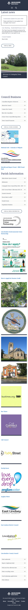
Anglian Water (5, 496)
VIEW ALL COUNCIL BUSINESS (11, 127)
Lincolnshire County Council (9, 553)
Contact (17, 601)
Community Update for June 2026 (13, 18)
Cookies (23, 601)
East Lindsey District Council (9, 525)
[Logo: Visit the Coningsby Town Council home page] (14, 3)
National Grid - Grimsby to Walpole (11, 147)
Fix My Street (5, 468)
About (4, 601)
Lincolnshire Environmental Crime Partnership (11, 232)
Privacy (14, 603)
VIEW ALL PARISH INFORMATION (11, 211)
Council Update (6, 37)
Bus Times (4, 411)
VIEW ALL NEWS (7, 45)
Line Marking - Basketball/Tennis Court (14, 28)
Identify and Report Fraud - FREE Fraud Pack (12, 168)
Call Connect (5, 440)
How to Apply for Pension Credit (10, 278)
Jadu (19, 605)
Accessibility (11, 601)
